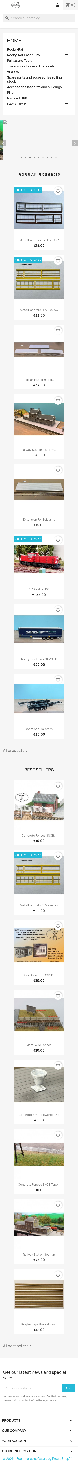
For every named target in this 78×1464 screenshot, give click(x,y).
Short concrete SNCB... (39, 939)
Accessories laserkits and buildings (34, 87)
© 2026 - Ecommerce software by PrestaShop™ (37, 1423)
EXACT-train (16, 104)
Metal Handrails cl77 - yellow (39, 274)
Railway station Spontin (39, 1219)
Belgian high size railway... (39, 1289)
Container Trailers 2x (39, 693)
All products (16, 715)
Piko (10, 93)
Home (14, 40)
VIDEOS (13, 72)
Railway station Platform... (39, 414)
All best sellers (18, 1310)
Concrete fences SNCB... (39, 800)
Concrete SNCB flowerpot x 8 (39, 1079)
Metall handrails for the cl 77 (39, 204)
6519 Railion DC (39, 554)
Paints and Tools (19, 61)
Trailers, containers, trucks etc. (31, 66)
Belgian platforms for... (39, 344)
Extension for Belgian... (39, 484)
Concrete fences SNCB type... (39, 1149)
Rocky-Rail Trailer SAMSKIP (39, 623)
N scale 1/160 (17, 98)
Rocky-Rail (15, 49)
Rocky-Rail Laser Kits (23, 55)
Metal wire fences (39, 1009)
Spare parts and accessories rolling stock (34, 79)
